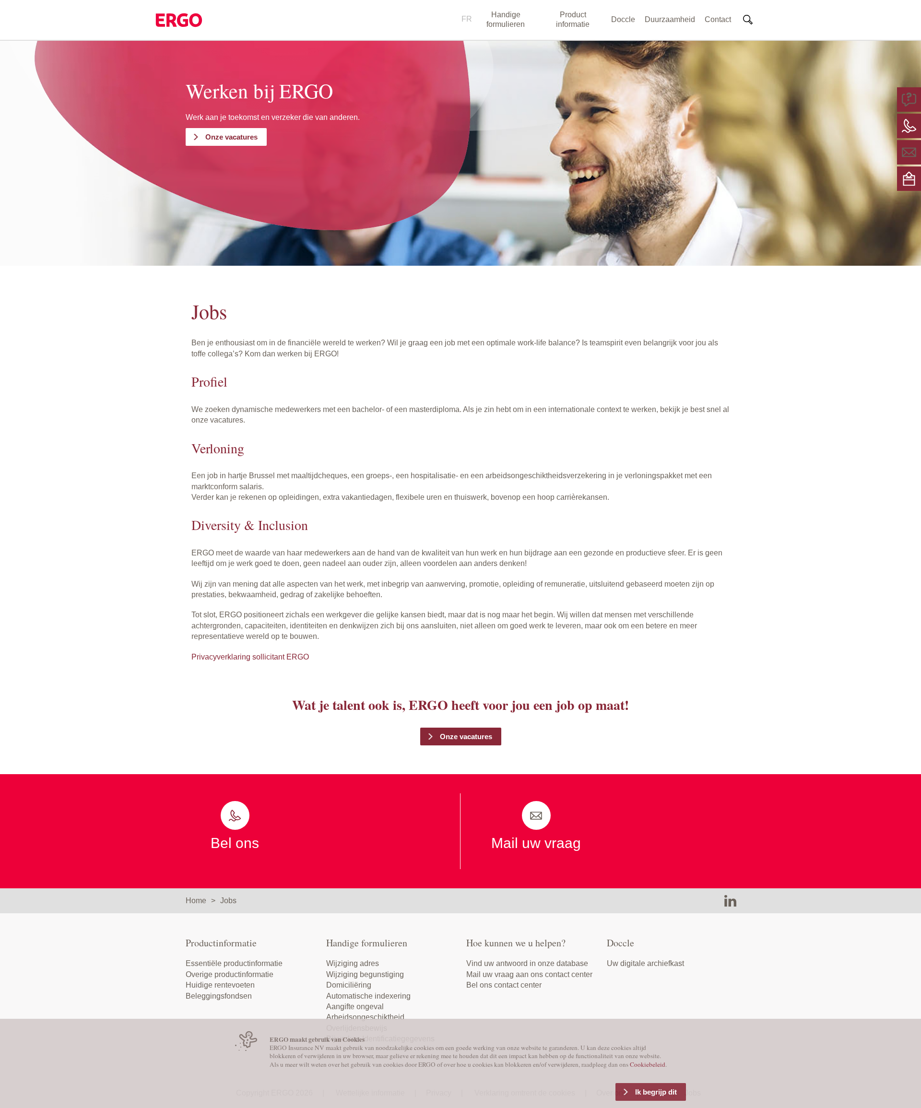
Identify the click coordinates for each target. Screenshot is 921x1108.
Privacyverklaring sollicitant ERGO (250, 657)
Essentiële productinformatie (234, 963)
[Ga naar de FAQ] (909, 99)
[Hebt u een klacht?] (909, 178)
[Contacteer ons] (909, 125)
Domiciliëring (348, 985)
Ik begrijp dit (656, 1092)
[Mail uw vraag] (909, 152)
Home (196, 900)
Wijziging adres (352, 963)
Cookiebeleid (647, 1064)
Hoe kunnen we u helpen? (516, 942)
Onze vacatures (231, 137)
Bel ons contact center (504, 985)
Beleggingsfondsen (219, 996)
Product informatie (573, 19)
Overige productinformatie (229, 974)
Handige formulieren (505, 19)
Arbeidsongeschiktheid (365, 1017)
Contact (718, 19)
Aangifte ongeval (355, 1006)
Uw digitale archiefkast (645, 963)
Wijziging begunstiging (365, 974)
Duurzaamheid (670, 19)
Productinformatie (221, 942)
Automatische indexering (368, 996)
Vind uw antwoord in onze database (527, 963)
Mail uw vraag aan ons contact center (529, 974)
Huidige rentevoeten (220, 985)
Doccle (623, 19)
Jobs (228, 900)
